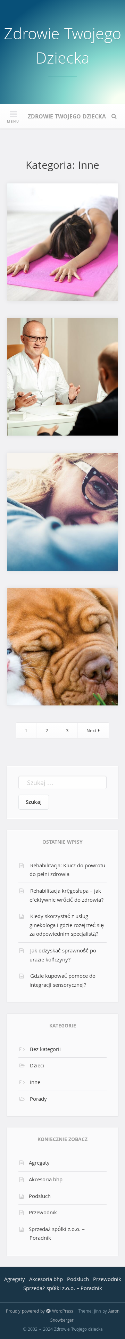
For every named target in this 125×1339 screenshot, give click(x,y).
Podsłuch (40, 1196)
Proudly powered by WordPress (39, 1311)
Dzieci (37, 1066)
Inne (35, 1083)
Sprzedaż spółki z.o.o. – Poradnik (57, 1234)
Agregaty (39, 1163)
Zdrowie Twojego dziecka (62, 48)
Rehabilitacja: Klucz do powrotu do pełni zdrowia (67, 871)
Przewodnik (43, 1213)
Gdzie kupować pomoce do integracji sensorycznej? (62, 981)
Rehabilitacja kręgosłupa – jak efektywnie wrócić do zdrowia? (66, 896)
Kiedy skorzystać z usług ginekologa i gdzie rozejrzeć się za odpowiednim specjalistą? (67, 925)
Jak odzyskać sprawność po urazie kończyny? (63, 956)
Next (92, 731)
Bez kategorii (45, 1050)
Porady (38, 1099)
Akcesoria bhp (45, 1180)
